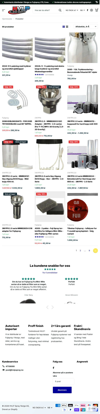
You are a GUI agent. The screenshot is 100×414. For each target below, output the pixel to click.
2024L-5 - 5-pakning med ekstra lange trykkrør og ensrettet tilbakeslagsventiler (49, 69)
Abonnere (62, 390)
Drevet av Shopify (9, 409)
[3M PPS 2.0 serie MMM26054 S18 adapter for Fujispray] (17, 206)
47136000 (10, 366)
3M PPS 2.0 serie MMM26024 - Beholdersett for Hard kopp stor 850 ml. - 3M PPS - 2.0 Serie (81, 179)
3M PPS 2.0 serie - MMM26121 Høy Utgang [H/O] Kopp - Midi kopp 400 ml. (15, 179)
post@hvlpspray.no (14, 370)
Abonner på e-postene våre (63, 374)
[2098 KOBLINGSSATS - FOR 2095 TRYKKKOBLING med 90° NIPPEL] (17, 99)
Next (95, 250)
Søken (60, 10)
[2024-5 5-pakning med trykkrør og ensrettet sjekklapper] (17, 47)
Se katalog (3, 10)
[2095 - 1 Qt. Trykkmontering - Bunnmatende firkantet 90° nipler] (82, 47)
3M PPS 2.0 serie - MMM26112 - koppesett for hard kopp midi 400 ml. (82, 124)
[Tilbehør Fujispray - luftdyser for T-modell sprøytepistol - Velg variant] (82, 206)
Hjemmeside (7, 19)
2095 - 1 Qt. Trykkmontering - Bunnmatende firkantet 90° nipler (82, 70)
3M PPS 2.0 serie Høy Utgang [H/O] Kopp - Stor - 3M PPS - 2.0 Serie (49, 179)
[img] (50, 269)
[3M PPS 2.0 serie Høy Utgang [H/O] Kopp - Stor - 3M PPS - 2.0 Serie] (50, 154)
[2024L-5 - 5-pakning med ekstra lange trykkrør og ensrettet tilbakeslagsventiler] (50, 47)
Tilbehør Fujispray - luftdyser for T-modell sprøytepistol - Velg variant (82, 231)
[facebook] (53, 368)
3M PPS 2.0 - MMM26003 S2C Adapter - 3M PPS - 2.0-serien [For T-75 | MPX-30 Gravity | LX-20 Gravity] (49, 125)
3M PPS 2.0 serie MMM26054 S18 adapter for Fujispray (17, 229)
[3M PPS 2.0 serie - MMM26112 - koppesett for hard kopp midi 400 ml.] (82, 99)
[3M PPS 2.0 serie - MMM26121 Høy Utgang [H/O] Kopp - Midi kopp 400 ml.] (17, 154)
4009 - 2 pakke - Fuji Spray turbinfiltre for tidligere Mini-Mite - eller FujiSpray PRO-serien (49, 231)
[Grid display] (64, 27)
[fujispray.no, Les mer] (87, 10)
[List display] (67, 27)
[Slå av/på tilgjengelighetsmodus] (96, 2)
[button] (48, 307)
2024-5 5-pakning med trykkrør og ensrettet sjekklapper (16, 67)
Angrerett (82, 361)
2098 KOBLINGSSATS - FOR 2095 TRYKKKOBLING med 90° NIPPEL (17, 122)
